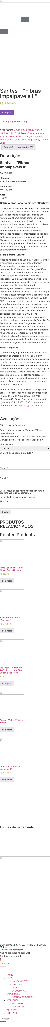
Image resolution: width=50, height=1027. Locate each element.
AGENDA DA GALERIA (23, 997)
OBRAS (38, 130)
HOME (10, 974)
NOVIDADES (18, 1006)
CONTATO (12, 1013)
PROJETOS (17, 1003)
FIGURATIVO (27, 130)
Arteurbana (38, 133)
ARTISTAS (12, 1009)
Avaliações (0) (25, 147)
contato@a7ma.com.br (30, 405)
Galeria (11, 136)
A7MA (17, 130)
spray (36, 139)
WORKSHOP (13, 1000)
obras (33, 136)
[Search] (3, 969)
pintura (3, 139)
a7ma (29, 133)
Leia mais (7, 580)
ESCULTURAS (19, 990)
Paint (39, 136)
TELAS (15, 987)
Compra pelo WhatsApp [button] (15, 121)
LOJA (9, 978)
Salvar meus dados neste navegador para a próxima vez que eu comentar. (22, 492)
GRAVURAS (17, 984)
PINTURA (15, 133)
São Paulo (21, 139)
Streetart (44, 139)
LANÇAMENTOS (20, 981)
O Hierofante (22, 136)
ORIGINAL (5, 133)
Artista (3, 136)
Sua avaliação (8, 444)
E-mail (4, 478)
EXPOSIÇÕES (13, 994)
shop (30, 139)
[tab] (9, 147)
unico (2, 142)
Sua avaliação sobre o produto (16, 453)
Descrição (9, 147)
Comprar (6, 112)
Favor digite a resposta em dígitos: (17, 497)
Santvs (11, 139)
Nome (4, 468)
